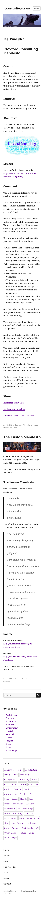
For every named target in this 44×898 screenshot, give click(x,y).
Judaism (30, 804)
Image (7, 804)
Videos (6, 856)
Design (17, 789)
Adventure (9, 770)
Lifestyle (10, 731)
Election (27, 789)
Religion (9, 741)
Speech (15, 828)
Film (32, 794)
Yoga (14, 838)
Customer (33, 784)
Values (35, 425)
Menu (36, 8)
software (32, 823)
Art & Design (11, 715)
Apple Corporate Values (14, 409)
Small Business (18, 823)
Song (6, 828)
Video (31, 833)
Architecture (31, 770)
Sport (8, 747)
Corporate (18, 425)
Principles (28, 425)
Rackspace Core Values (13, 403)
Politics (17, 679)
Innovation (18, 804)
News (6, 878)
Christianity (24, 779)
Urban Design (10, 833)
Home (6, 850)
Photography (10, 818)
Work (6, 838)
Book (15, 775)
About (6, 872)
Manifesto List (9, 867)
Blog (5, 861)
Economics (11, 721)
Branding (24, 775)
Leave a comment (10, 427)
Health (23, 799)
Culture (22, 784)
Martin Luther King (13, 813)
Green (15, 799)
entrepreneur (10, 794)
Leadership (9, 809)
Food (6, 799)
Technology (11, 750)
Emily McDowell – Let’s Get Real (18, 416)
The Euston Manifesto (22, 437)
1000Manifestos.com (18, 8)
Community (10, 784)
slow (6, 823)
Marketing (28, 809)
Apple (20, 770)
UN (37, 828)
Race (21, 818)
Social (8, 744)
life (18, 809)
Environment (12, 728)
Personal (10, 734)
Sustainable (27, 828)
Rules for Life (33, 818)
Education (10, 724)
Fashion (23, 794)
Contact (7, 884)
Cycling (7, 789)
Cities (35, 779)
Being (7, 775)
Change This (10, 779)
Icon (31, 799)
